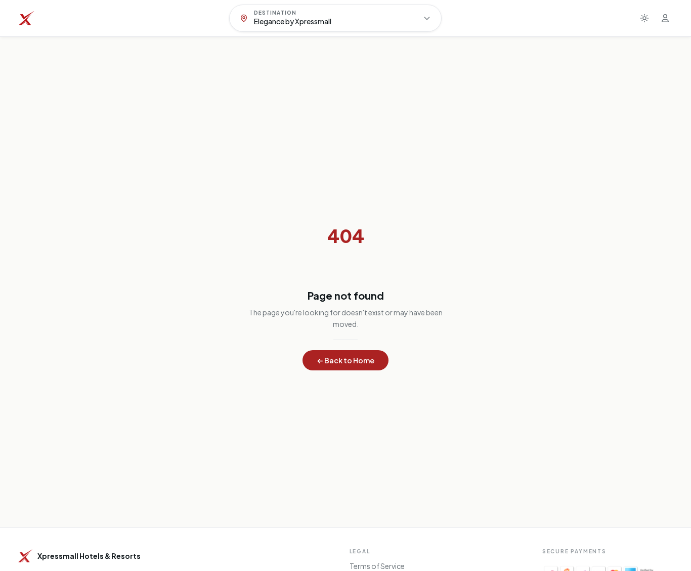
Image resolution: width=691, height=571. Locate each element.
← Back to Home (345, 360)
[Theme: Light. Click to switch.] (644, 18)
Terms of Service (377, 565)
